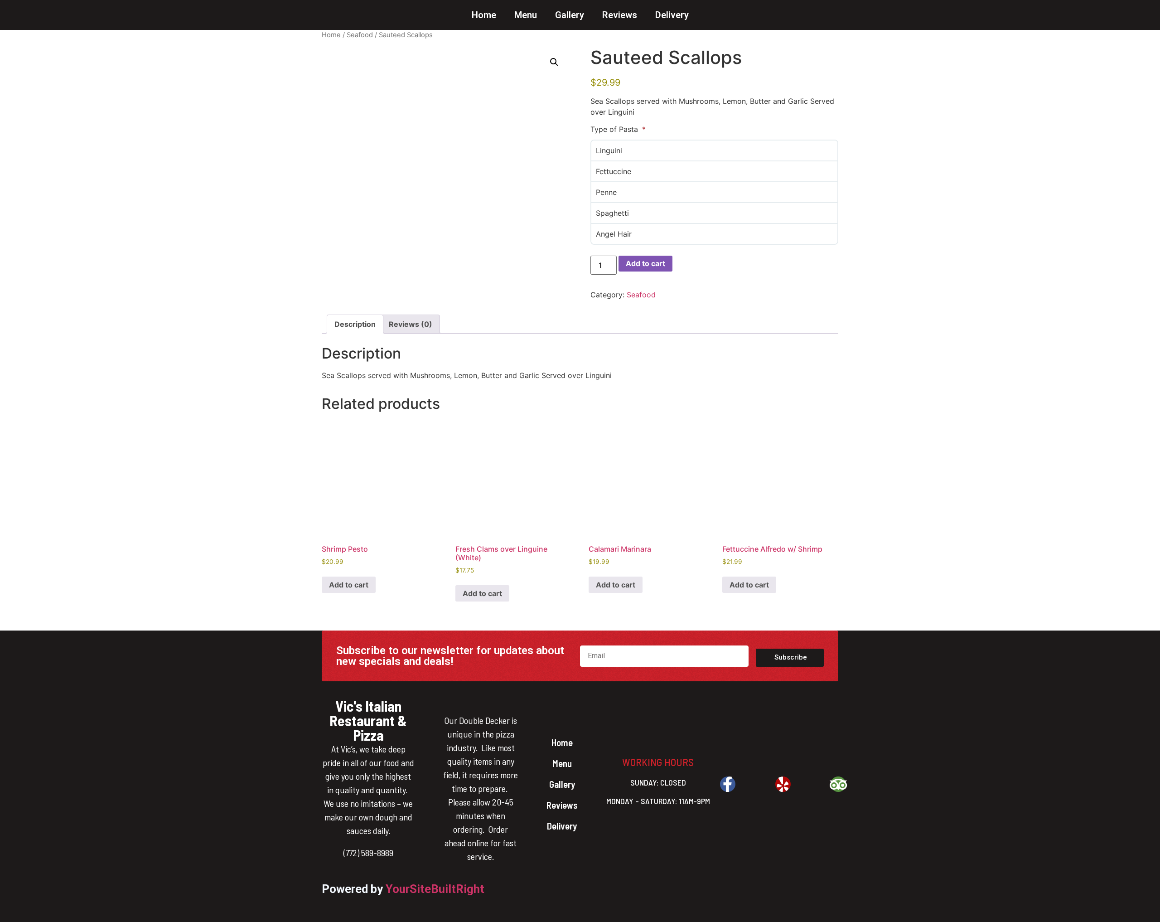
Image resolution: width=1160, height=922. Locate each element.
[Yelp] (783, 784)
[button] (554, 62)
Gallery (569, 15)
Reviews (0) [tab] (410, 324)
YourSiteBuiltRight (435, 889)
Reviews (619, 15)
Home (484, 15)
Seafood (360, 35)
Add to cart (645, 263)
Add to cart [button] (348, 584)
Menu (525, 15)
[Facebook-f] (727, 784)
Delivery (672, 15)
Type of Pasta (615, 129)
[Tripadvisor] (838, 784)
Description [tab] (355, 324)
